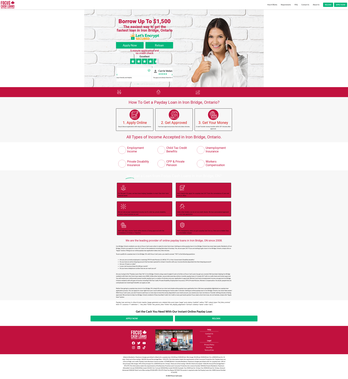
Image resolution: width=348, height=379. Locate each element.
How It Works (272, 5)
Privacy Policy (209, 345)
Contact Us (305, 5)
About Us (316, 5)
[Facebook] (133, 343)
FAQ (296, 5)
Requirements (286, 5)
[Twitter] (139, 343)
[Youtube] (144, 343)
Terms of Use (209, 350)
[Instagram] (133, 347)
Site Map (209, 347)
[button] (117, 75)
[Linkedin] (139, 347)
